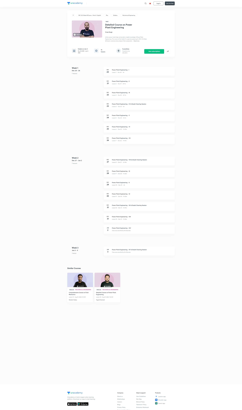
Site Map (139, 399)
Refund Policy (140, 402)
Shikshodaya (121, 399)
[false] (168, 51)
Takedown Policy (141, 404)
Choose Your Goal (96, 3)
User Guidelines (141, 396)
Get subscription (154, 51)
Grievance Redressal (142, 407)
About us (120, 396)
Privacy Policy (121, 407)
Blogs (118, 404)
